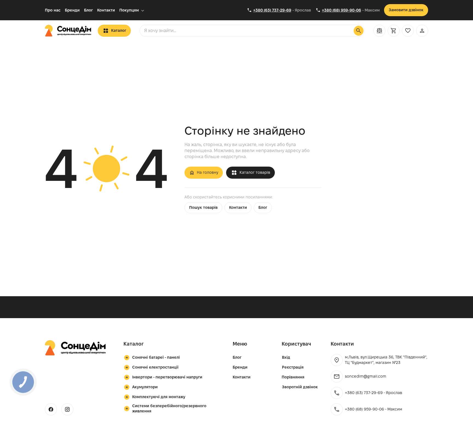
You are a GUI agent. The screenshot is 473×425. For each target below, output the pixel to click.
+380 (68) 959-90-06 (341, 10)
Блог (88, 10)
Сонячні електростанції (155, 367)
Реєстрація (293, 367)
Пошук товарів (203, 207)
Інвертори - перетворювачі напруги (167, 377)
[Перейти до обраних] (408, 31)
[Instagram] (67, 409)
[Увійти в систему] (422, 31)
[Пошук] (359, 31)
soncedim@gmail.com (365, 376)
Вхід (286, 357)
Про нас (52, 10)
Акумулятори (145, 387)
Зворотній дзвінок (300, 387)
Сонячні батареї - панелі (156, 357)
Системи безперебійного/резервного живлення (169, 408)
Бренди (72, 10)
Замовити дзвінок (406, 10)
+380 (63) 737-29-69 (272, 10)
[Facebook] (51, 409)
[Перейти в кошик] (394, 31)
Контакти (106, 10)
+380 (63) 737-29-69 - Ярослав (373, 392)
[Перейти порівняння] (379, 31)
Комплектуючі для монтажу (158, 397)
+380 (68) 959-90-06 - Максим (373, 409)
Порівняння (293, 377)
